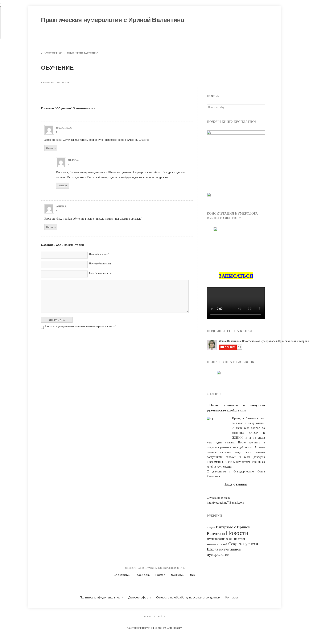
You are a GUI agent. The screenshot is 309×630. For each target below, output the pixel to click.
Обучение (102, 38)
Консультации (127, 38)
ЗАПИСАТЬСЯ (236, 275)
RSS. (192, 575)
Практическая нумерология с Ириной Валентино (112, 19)
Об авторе (79, 38)
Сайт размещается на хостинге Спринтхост (154, 628)
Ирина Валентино (86, 53)
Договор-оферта (139, 597)
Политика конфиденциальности (101, 597)
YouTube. (177, 575)
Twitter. (160, 575)
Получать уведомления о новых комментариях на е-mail (80, 326)
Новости (237, 532)
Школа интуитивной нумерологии (224, 551)
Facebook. (142, 575)
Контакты (152, 38)
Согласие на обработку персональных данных (188, 597)
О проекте (56, 38)
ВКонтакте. (122, 575)
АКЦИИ (211, 527)
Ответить (50, 148)
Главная (48, 82)
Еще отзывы (235, 484)
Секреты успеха (243, 543)
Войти (161, 616)
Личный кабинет (180, 38)
